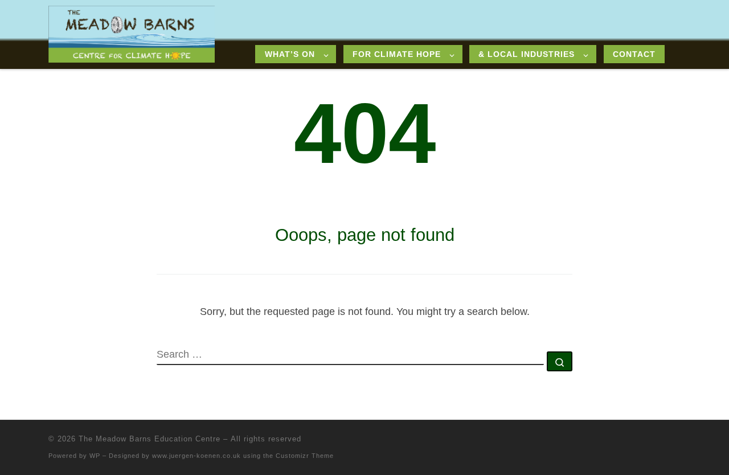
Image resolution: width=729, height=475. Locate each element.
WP (94, 455)
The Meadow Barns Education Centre (149, 439)
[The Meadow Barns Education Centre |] (131, 32)
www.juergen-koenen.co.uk (196, 455)
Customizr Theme (305, 455)
